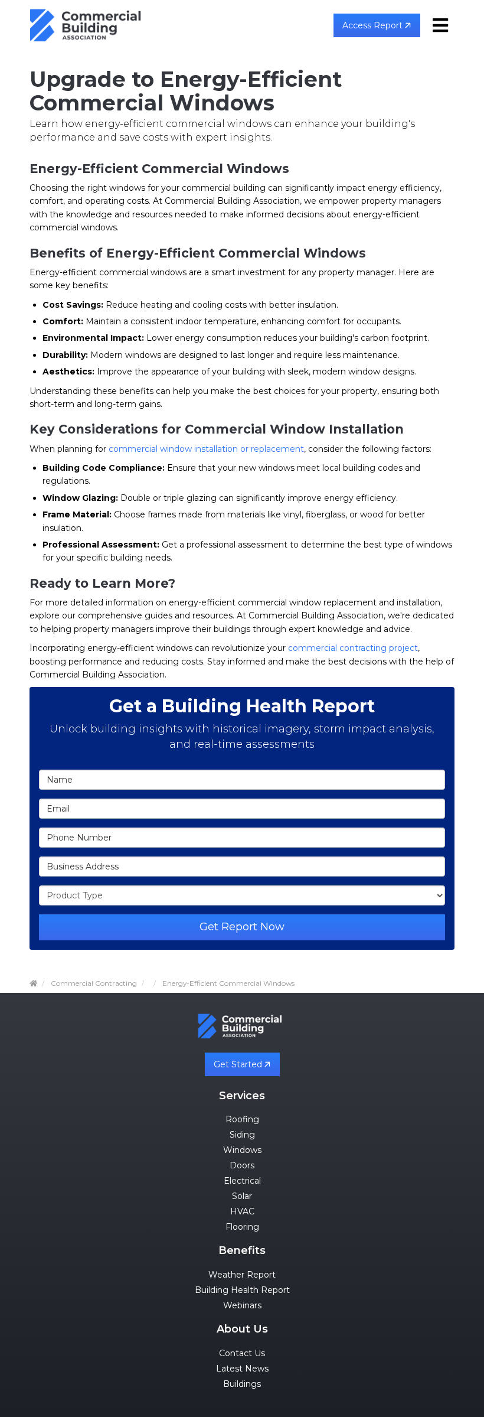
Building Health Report (242, 1290)
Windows (242, 1150)
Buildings (242, 1384)
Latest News (242, 1368)
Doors (242, 1165)
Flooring (242, 1226)
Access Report (373, 25)
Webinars (242, 1305)
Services (242, 1095)
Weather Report (242, 1274)
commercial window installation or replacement (206, 449)
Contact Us (242, 1353)
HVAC (242, 1211)
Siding (242, 1134)
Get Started (239, 1064)
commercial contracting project (353, 648)
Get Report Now (242, 926)
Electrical (242, 1180)
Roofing (242, 1119)
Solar (242, 1196)
